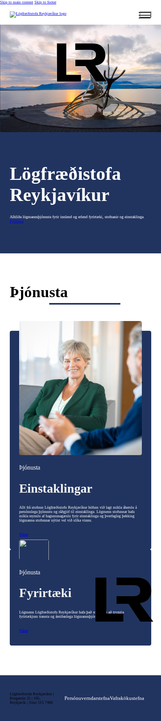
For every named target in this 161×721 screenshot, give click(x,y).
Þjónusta (16, 221)
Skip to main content (16, 2)
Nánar (23, 534)
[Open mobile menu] (145, 14)
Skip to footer (45, 2)
